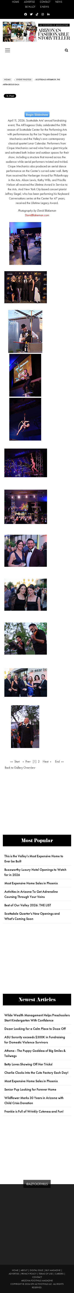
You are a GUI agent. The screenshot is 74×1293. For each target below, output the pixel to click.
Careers (59, 1273)
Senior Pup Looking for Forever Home (30, 1089)
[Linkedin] (48, 14)
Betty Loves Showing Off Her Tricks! (28, 1064)
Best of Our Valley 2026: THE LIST (27, 905)
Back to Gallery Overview (20, 767)
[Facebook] (25, 14)
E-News (44, 6)
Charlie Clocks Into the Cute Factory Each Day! (36, 1073)
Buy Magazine (53, 1270)
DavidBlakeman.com (37, 215)
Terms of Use (46, 1273)
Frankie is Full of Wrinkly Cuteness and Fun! (34, 1111)
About (24, 1270)
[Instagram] (43, 14)
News (58, 1)
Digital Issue (36, 1270)
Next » (47, 761)
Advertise (29, 1)
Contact (45, 1)
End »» (59, 761)
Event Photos (24, 79)
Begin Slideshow (37, 114)
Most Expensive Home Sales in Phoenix (31, 883)
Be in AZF (30, 6)
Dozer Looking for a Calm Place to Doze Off (35, 1029)
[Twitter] (31, 14)
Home (15, 1)
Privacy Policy (28, 1273)
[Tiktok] (37, 14)
